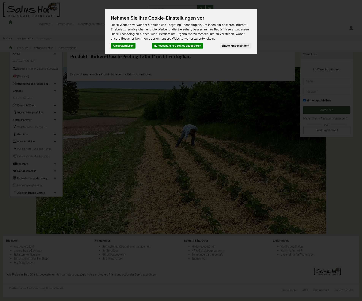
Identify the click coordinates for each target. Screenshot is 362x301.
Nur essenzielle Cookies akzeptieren (177, 45)
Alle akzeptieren (123, 45)
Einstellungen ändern (236, 45)
